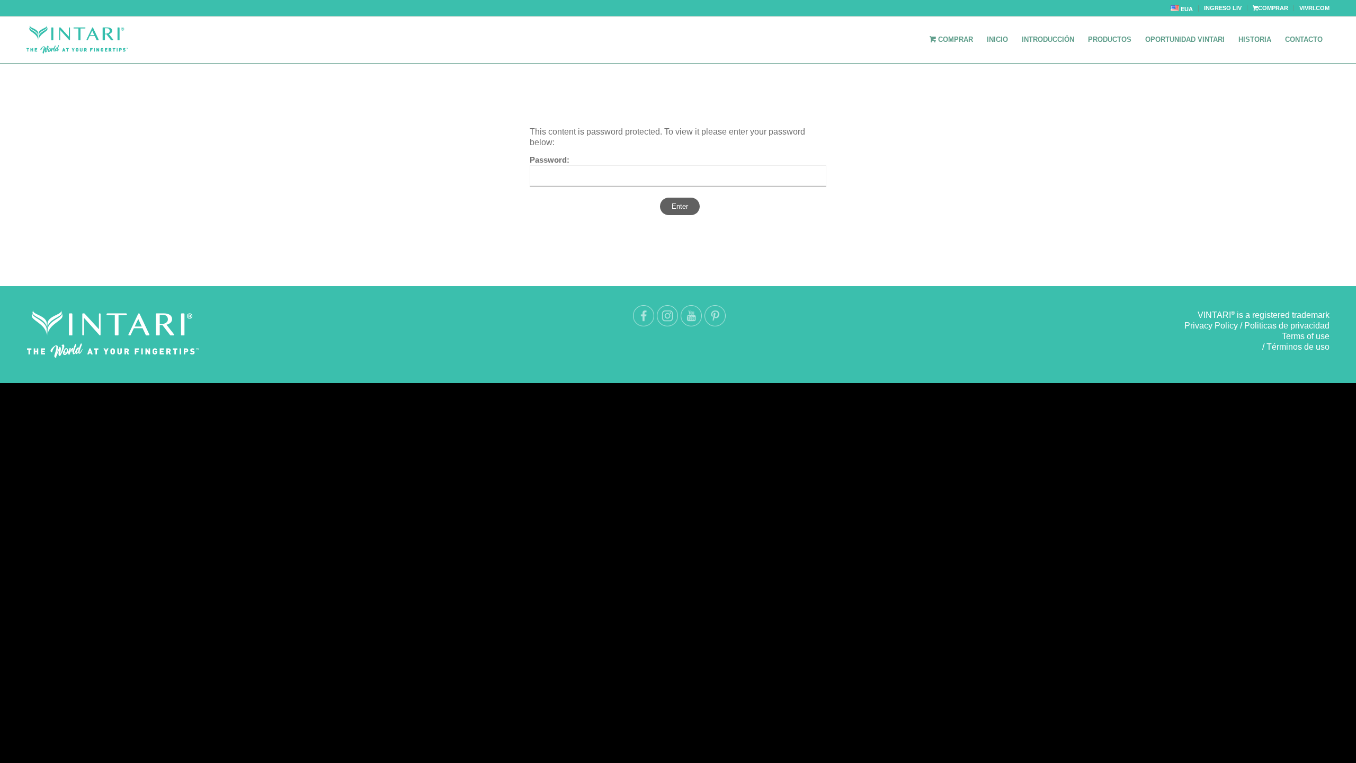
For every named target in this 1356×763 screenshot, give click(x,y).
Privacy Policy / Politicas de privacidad (1257, 325)
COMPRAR (1273, 8)
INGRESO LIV (1223, 8)
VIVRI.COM (1314, 8)
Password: (549, 160)
